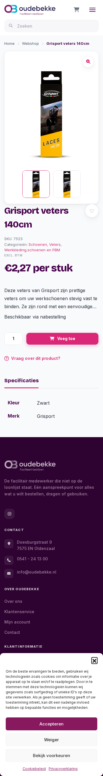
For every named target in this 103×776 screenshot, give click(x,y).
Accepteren (51, 724)
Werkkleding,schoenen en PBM (32, 250)
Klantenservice (19, 611)
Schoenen (38, 244)
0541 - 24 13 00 (32, 558)
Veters (55, 244)
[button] (94, 660)
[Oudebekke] (30, 465)
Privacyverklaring (63, 769)
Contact (12, 632)
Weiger (51, 739)
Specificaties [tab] (21, 380)
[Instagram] (9, 514)
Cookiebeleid (34, 769)
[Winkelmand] (76, 10)
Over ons (13, 601)
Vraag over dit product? (35, 358)
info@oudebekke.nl (36, 572)
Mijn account (17, 621)
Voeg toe (66, 338)
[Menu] (92, 9)
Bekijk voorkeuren (51, 755)
